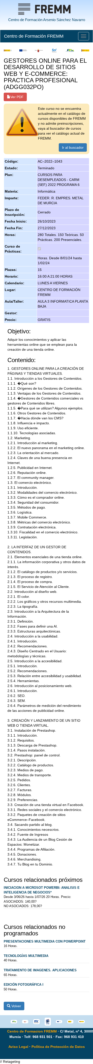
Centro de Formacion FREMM (32, 1031)
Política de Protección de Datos (58, 1047)
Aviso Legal (18, 1047)
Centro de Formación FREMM (33, 36)
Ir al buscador (73, 147)
